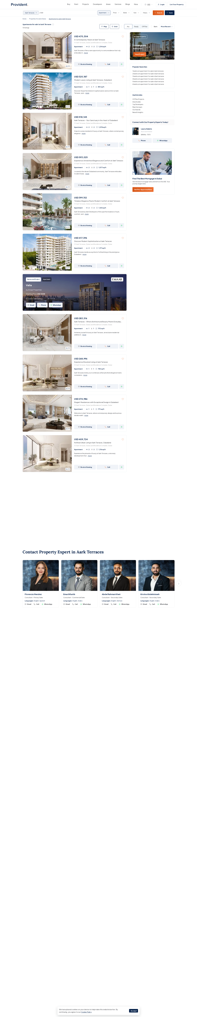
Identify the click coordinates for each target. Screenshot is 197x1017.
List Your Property (177, 4)
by (34, 290)
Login (162, 4)
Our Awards (136, 110)
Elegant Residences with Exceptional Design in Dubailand (96, 402)
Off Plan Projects (138, 99)
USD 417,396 (80, 238)
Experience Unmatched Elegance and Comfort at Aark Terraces (98, 161)
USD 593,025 (81, 157)
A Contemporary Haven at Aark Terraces (89, 40)
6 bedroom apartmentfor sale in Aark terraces (148, 84)
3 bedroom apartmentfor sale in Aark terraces (148, 76)
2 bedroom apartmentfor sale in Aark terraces (148, 74)
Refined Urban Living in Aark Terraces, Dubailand (92, 443)
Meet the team (137, 107)
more (86, 53)
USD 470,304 (81, 36)
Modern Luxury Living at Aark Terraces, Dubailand (93, 80)
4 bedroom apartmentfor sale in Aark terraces (148, 79)
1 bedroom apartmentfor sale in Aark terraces (148, 71)
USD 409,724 (81, 439)
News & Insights (137, 112)
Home (24, 19)
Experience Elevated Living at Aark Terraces (91, 362)
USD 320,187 (80, 76)
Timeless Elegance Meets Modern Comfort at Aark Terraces (97, 201)
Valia (29, 285)
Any (128, 26)
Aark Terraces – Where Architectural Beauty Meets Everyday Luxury (97, 322)
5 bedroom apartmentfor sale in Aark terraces (148, 81)
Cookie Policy (86, 1012)
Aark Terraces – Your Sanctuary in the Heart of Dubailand (96, 120)
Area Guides (136, 102)
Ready (136, 26)
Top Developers (137, 104)
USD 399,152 (80, 197)
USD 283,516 (80, 318)
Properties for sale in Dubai (37, 19)
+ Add (41, 13)
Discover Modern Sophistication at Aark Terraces (93, 241)
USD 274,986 (80, 399)
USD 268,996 (80, 358)
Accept (134, 1011)
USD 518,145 (80, 117)
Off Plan (144, 26)
